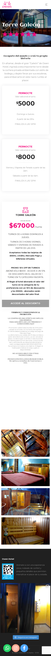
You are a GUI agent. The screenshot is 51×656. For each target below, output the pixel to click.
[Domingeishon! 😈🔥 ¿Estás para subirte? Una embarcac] (25, 608)
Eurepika (30, 653)
